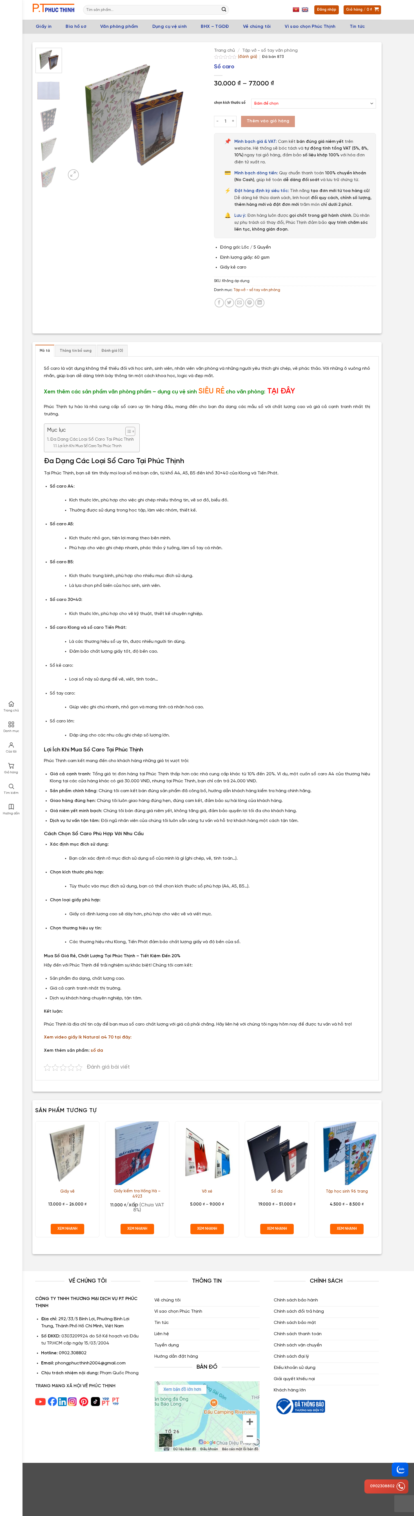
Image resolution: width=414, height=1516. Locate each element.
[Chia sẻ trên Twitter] (229, 302)
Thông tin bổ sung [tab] (75, 351)
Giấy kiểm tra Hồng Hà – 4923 (137, 1194)
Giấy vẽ (67, 1191)
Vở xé (207, 1191)
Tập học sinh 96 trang (347, 1191)
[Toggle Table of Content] (127, 431)
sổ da (97, 1050)
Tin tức (357, 26)
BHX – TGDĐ (215, 26)
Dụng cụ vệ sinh (169, 26)
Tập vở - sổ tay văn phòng (270, 50)
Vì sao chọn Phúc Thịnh (310, 26)
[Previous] (76, 114)
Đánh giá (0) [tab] (112, 351)
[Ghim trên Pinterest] (249, 302)
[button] (73, 174)
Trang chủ (224, 50)
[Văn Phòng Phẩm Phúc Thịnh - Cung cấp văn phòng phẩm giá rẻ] (53, 10)
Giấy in (44, 26)
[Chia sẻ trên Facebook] (219, 302)
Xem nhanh (67, 1229)
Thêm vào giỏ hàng (268, 121)
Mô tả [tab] (45, 351)
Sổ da (276, 1191)
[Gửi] (224, 10)
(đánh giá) (248, 57)
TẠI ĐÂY (281, 391)
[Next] (190, 114)
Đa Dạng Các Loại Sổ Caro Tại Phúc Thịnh (92, 439)
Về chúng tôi (257, 26)
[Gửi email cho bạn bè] (239, 302)
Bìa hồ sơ (76, 26)
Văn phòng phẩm (119, 26)
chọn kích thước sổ (230, 103)
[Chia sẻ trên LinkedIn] (259, 302)
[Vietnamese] (297, 9)
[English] (306, 9)
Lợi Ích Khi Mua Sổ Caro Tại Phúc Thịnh (90, 446)
